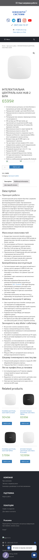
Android (18, 284)
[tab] (8, 181)
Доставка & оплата (10, 185)
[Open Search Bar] (34, 39)
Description (8, 181)
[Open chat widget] (34, 555)
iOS (13, 284)
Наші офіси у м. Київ (19, 32)
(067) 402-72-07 (21, 25)
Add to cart (16, 167)
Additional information (21, 181)
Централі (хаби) (11, 46)
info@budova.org (20, 30)
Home (3, 46)
